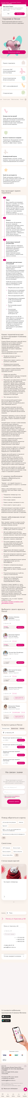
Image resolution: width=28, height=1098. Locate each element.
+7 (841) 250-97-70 (9, 945)
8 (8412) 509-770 (19, 698)
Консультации (5, 728)
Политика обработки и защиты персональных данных (12, 1083)
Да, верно (19, 14)
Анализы (22, 728)
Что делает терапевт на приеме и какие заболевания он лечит (12, 602)
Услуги (18, 1096)
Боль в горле (16, 848)
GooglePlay (9, 3)
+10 (17, 855)
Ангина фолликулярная (9, 822)
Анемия (21, 822)
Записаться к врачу (14, 52)
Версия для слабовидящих (11, 1088)
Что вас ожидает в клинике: (12, 956)
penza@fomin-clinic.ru (10, 947)
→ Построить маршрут (10, 934)
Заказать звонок (14, 802)
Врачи (7, 1096)
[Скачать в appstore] (14, 1016)
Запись (13, 1096)
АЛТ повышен (6, 848)
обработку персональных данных (12, 796)
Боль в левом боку (8, 855)
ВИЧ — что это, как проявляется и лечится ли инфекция (12, 830)
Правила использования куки (7, 1084)
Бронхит (5, 825)
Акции (2, 1096)
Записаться (20, 627)
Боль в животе (7, 851)
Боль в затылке (18, 851)
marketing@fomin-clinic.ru (8, 1080)
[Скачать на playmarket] (14, 1020)
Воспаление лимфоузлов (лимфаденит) (14, 834)
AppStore (3, 3)
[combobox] (14, 733)
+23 (4, 838)
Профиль (25, 1096)
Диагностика (14, 728)
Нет (8, 14)
